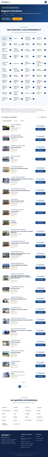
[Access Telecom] (6, 212)
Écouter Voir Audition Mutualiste (19, 168)
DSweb (12, 126)
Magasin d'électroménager (26, 445)
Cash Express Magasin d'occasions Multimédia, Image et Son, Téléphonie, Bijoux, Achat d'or (21, 277)
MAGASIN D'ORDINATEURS (16, 124)
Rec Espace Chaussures (17, 137)
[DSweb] (6, 127)
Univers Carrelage (15, 342)
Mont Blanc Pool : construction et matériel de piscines (22, 232)
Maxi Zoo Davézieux (16, 147)
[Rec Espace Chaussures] (6, 138)
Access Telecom (15, 211)
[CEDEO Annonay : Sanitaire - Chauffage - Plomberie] (6, 332)
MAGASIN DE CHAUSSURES (16, 135)
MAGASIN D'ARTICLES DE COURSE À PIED (18, 318)
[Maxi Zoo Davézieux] (6, 148)
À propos (38, 436)
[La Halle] (6, 364)
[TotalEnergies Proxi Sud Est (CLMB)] (6, 244)
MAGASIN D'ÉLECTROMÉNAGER (17, 297)
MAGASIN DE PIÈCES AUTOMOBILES (17, 286)
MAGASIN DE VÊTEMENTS (15, 156)
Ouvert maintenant (7, 120)
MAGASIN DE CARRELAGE (15, 340)
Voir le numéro (41, 126)
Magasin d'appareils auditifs (27, 443)
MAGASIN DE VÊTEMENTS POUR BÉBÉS (18, 177)
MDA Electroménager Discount (19, 299)
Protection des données (27, 453)
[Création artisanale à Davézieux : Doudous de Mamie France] (6, 180)
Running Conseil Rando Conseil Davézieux (22, 320)
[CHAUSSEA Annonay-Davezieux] (6, 310)
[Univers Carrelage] (6, 343)
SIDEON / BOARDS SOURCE (17, 201)
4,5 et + (22, 120)
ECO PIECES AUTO (15, 288)
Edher (12, 158)
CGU (16, 453)
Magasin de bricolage (25, 447)
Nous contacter (39, 440)
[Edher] (6, 159)
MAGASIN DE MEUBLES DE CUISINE (17, 263)
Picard (12, 373)
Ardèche (7, 15)
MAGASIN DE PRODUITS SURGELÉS (17, 371)
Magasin (7, 2)
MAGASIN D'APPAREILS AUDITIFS (17, 166)
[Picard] (6, 374)
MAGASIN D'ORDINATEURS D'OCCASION (18, 188)
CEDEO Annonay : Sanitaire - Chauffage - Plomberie (22, 331)
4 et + (16, 120)
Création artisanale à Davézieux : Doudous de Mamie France (22, 179)
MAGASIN (13, 220)
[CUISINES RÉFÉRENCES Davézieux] (6, 266)
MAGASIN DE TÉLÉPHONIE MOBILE (17, 209)
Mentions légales (39, 438)
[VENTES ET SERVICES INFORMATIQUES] (6, 191)
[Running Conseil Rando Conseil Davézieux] (6, 321)
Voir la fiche (40, 129)
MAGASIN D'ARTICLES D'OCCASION (17, 273)
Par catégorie (7, 18)
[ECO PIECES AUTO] (6, 289)
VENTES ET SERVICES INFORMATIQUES (20, 190)
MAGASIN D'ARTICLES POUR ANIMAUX (18, 145)
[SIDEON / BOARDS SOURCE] (6, 202)
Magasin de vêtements (26, 441)
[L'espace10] (6, 222)
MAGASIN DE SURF (14, 199)
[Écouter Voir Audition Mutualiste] (6, 169)
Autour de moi (18, 18)
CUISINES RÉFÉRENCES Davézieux (19, 265)
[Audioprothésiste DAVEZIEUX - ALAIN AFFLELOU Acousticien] (6, 255)
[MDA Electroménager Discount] (6, 300)
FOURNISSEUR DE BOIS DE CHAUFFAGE (18, 241)
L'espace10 (13, 222)
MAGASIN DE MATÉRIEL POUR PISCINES (18, 229)
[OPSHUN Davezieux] (6, 353)
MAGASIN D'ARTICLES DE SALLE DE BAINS (18, 328)
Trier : (38, 117)
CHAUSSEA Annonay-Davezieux (19, 309)
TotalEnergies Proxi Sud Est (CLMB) (20, 243)
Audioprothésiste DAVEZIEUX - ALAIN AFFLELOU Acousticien (20, 254)
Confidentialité (20, 453)
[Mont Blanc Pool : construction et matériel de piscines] (6, 233)
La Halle (13, 363)
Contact (38, 453)
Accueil (2, 15)
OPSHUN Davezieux (16, 352)
